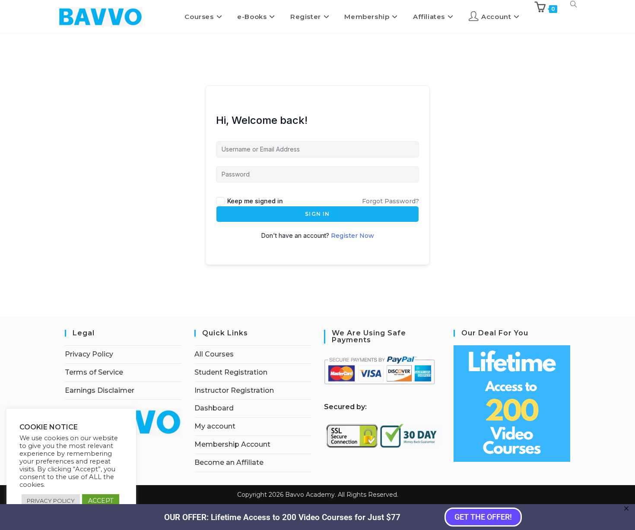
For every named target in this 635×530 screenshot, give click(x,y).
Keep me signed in (255, 201)
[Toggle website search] (573, 4)
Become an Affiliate (229, 462)
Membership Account (232, 444)
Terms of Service (94, 372)
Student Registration (230, 372)
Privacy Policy (89, 354)
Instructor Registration (234, 390)
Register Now (352, 236)
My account (214, 426)
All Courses (214, 354)
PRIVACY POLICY (51, 500)
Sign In (317, 214)
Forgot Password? (390, 201)
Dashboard (214, 408)
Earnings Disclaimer (99, 390)
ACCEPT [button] (100, 501)
